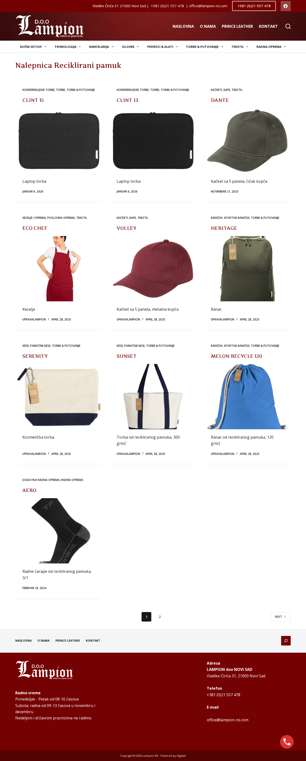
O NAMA (208, 26)
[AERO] (58, 530)
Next (278, 617)
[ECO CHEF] (58, 268)
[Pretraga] (286, 640)
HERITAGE (224, 228)
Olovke (128, 46)
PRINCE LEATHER (237, 26)
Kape (227, 90)
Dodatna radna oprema (41, 480)
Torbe (60, 90)
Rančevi (216, 218)
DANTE (220, 100)
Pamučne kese (40, 346)
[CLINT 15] (58, 140)
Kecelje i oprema (34, 218)
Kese (25, 346)
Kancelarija (99, 46)
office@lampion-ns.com (227, 719)
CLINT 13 (127, 100)
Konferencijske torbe (38, 90)
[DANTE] (247, 140)
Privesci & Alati (160, 46)
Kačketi (216, 90)
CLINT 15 (33, 100)
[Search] (288, 26)
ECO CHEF (34, 228)
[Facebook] (286, 6)
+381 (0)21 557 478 (254, 5)
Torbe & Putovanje (202, 46)
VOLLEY (126, 228)
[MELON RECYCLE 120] (247, 396)
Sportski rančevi (236, 218)
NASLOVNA (183, 26)
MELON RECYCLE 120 (236, 356)
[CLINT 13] (153, 140)
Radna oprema (269, 46)
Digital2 (181, 755)
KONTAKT (268, 26)
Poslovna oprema (61, 218)
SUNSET (127, 356)
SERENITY (35, 356)
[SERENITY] (58, 396)
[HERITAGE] (247, 268)
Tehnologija (65, 46)
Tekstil (237, 46)
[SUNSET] (153, 396)
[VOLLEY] (153, 268)
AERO (29, 490)
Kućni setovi (31, 46)
